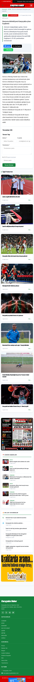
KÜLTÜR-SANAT (5, 628)
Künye (3, 645)
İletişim (3, 650)
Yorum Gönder (9, 165)
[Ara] (2, 5)
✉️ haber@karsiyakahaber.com (9, 673)
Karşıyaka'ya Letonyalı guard (14, 541)
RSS (2, 658)
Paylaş (8, 46)
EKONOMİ (3, 625)
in (9, 612)
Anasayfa (4, 9)
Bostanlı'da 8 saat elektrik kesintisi (16, 517)
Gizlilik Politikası (5, 653)
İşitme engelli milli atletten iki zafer (20, 461)
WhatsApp (9, 49)
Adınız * (4, 138)
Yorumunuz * (6, 145)
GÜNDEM (3, 620)
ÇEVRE (3, 630)
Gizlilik (29, 678)
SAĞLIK (3, 638)
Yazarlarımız (4, 663)
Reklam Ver (4, 648)
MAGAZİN (4, 635)
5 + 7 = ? (9, 157)
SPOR (9, 9)
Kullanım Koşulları (6, 655)
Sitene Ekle (4, 660)
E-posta (20, 138)
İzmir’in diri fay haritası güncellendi (16, 528)
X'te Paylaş (18, 46)
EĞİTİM (3, 633)
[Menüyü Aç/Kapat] (31, 5)
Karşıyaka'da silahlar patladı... (14, 523)
